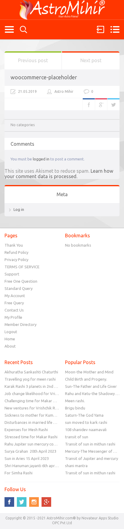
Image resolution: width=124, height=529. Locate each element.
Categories (9, 29)
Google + (46, 502)
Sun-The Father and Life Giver (91, 386)
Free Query (14, 303)
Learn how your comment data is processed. (59, 173)
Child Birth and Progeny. (86, 379)
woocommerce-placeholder (44, 77)
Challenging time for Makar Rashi (33, 401)
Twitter (113, 104)
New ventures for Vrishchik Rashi (33, 408)
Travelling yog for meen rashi (30, 379)
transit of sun (76, 437)
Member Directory (20, 324)
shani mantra (76, 466)
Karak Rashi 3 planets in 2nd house (35, 386)
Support (12, 274)
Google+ (101, 104)
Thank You (14, 245)
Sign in (100, 29)
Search (23, 29)
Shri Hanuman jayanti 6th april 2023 (35, 466)
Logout (11, 332)
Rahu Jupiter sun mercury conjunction (37, 444)
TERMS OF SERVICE (22, 267)
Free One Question (21, 281)
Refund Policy (16, 252)
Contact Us (14, 310)
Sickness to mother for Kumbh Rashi (36, 415)
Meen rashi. (75, 401)
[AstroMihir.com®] (62, 10)
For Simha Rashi (19, 473)
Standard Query (19, 288)
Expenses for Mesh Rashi (26, 429)
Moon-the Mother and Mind (89, 372)
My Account (15, 295)
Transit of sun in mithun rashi (90, 444)
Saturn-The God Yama (84, 415)
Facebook (89, 104)
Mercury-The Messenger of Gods (93, 451)
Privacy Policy (16, 259)
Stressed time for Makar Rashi (31, 437)
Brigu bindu (75, 408)
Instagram (34, 502)
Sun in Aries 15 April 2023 (27, 458)
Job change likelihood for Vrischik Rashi (39, 393)
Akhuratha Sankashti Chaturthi (31, 372)
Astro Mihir (63, 91)
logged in (41, 159)
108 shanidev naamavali (86, 429)
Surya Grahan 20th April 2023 (30, 451)
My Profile (13, 317)
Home (10, 339)
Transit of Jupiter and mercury (91, 458)
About (10, 346)
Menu (114, 29)
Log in (19, 209)
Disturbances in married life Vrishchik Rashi (42, 422)
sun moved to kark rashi (86, 422)
